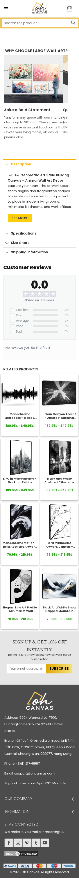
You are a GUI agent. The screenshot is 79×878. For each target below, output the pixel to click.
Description (21, 164)
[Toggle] (7, 164)
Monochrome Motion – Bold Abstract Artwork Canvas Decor (20, 545)
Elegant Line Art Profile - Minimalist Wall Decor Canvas (20, 609)
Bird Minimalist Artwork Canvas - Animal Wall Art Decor (59, 545)
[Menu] (6, 8)
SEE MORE (20, 218)
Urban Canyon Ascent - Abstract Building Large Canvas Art (59, 416)
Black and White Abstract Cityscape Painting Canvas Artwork (59, 480)
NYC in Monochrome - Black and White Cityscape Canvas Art (20, 480)
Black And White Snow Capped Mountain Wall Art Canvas (59, 609)
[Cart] (69, 9)
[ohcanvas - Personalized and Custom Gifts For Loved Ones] (39, 8)
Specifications (23, 233)
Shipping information (29, 252)
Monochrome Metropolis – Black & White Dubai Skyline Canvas (19, 416)
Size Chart (20, 242)
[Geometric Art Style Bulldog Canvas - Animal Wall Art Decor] (20, 393)
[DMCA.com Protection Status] (41, 853)
